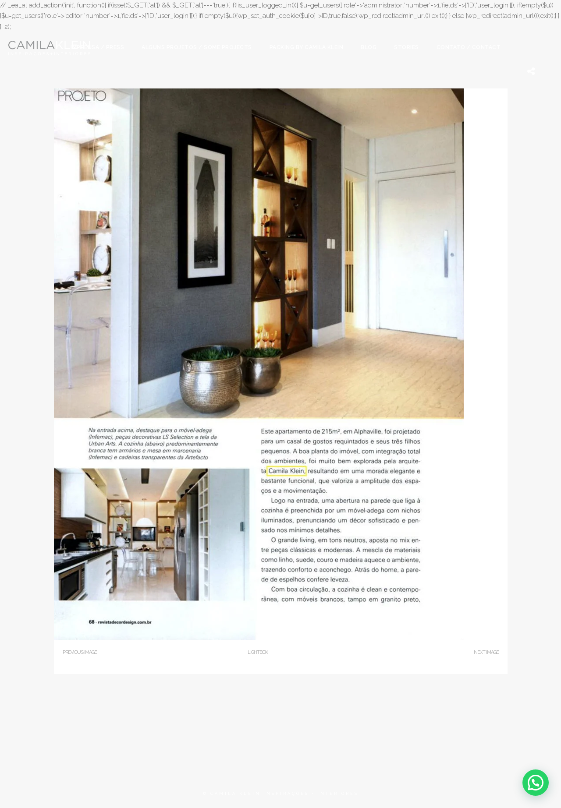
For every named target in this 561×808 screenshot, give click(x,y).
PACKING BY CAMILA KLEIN (307, 47)
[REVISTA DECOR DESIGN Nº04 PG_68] (259, 638)
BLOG (368, 47)
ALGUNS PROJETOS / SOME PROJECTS (197, 47)
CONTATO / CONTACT (469, 47)
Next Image (486, 652)
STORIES (406, 47)
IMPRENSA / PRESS (97, 47)
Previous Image (80, 652)
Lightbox (258, 652)
